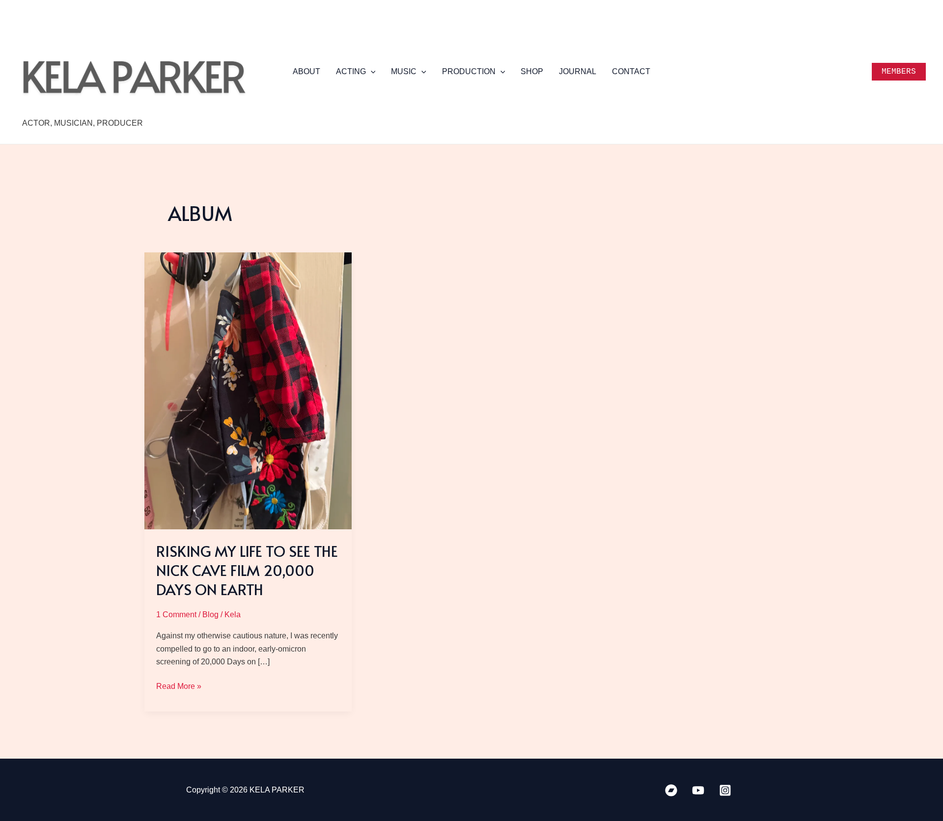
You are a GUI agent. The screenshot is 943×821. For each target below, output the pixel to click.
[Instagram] (725, 790)
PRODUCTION (469, 71)
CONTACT (631, 71)
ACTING (351, 71)
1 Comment (176, 614)
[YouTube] (698, 790)
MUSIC (403, 71)
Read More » (178, 687)
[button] (371, 71)
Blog (210, 614)
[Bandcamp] (671, 790)
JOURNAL (577, 71)
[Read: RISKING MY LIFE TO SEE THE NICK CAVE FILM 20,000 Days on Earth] (248, 390)
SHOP (532, 71)
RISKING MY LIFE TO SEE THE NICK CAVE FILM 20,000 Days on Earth (247, 570)
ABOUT (306, 71)
